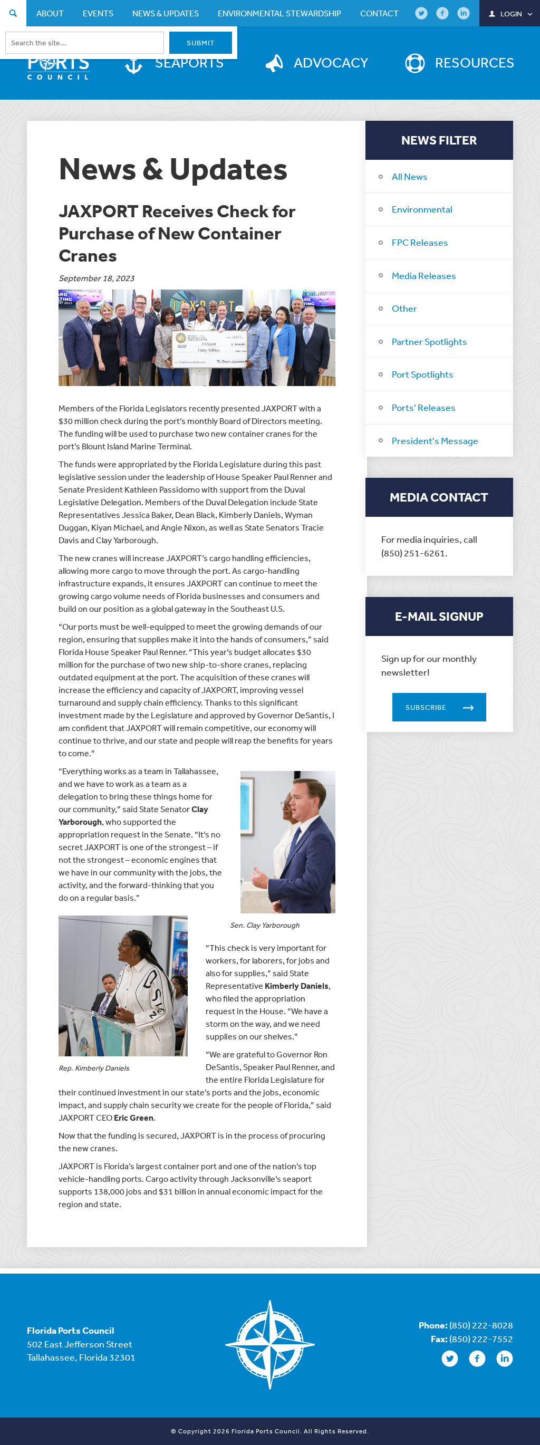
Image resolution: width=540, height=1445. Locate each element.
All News (410, 176)
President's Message (435, 440)
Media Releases (424, 275)
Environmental (422, 209)
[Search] (13, 14)
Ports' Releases (424, 407)
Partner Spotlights (429, 341)
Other (404, 308)
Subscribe (426, 707)
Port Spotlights (423, 374)
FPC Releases (420, 242)
